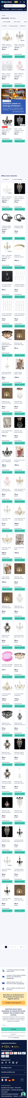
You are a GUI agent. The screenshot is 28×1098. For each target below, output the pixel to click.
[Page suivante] (24, 947)
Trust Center (4, 1092)
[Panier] (24, 2)
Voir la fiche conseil (18, 111)
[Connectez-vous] (20, 2)
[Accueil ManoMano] (7, 2)
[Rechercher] (5, 6)
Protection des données (17, 1089)
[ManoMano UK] (6, 1080)
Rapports (16, 1096)
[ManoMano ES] (13, 1080)
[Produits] (2, 5)
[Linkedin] (2, 1062)
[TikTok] (17, 1062)
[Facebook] (6, 1062)
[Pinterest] (9, 1062)
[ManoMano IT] (2, 1080)
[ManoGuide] (23, 1094)
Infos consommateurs (6, 1096)
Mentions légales (5, 1089)
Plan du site (18, 1087)
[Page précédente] (3, 947)
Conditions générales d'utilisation (9, 1094)
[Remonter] (22, 1080)
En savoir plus (16, 1037)
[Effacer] (24, 6)
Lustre (3, 15)
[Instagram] (13, 1062)
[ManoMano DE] (9, 1080)
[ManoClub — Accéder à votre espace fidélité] (16, 2)
